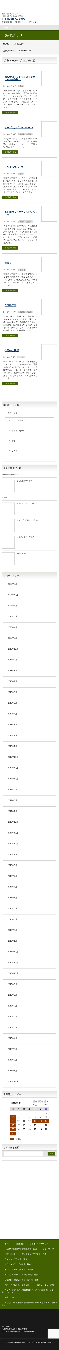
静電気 (4, 497)
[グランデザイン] (29, 8)
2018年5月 (12, 703)
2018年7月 (12, 681)
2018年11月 (13, 649)
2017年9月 (12, 789)
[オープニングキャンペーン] (49, 135)
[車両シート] (49, 271)
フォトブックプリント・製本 (34, 1254)
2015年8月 (12, 995)
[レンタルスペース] (49, 175)
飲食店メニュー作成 (45, 1285)
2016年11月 (13, 833)
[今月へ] (40, 1103)
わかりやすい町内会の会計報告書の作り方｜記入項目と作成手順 (29, 1303)
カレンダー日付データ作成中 (28, 520)
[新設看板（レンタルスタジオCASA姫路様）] (49, 85)
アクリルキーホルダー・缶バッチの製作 (22, 1275)
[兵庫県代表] (49, 313)
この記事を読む (10, 112)
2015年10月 (13, 973)
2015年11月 (13, 963)
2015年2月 (12, 1060)
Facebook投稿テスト (10, 474)
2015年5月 (12, 1027)
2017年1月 (12, 811)
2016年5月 (12, 898)
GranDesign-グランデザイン (26, 1342)
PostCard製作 (22, 554)
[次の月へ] (46, 1103)
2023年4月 (12, 627)
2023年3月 (12, 638)
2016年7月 (12, 876)
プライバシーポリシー (39, 1244)
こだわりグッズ (18, 420)
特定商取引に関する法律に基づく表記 (21, 1249)
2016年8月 (12, 865)
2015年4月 (12, 1038)
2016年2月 (12, 930)
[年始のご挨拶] (49, 358)
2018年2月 (12, 735)
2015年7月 (12, 1006)
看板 (21, 86)
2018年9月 (12, 660)
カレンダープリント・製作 (16, 1259)
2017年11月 (13, 768)
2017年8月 (12, 800)
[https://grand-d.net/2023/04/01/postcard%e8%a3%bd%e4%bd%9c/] (8, 564)
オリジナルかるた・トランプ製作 (19, 1269)
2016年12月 (13, 822)
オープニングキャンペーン (19, 127)
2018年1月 (12, 746)
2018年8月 (12, 670)
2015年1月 (12, 1071)
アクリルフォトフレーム (26, 504)
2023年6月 (12, 616)
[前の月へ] (35, 1103)
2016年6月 (12, 887)
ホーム (7, 1244)
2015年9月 (12, 984)
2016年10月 (13, 843)
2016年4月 (12, 908)
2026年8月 (12, 584)
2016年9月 (12, 854)
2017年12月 (13, 757)
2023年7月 (12, 606)
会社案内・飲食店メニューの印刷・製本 (22, 1280)
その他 (22, 270)
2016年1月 (12, 941)
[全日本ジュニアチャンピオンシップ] (49, 220)
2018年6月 (12, 692)
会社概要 (20, 1244)
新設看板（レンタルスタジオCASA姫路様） (20, 78)
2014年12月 (13, 1081)
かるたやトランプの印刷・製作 (18, 1264)
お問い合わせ (10, 1254)
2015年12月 (13, 952)
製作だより (12, 413)
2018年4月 (12, 714)
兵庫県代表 (10, 305)
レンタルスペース (14, 167)
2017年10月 (13, 779)
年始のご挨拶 (12, 350)
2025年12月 (13, 595)
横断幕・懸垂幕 (26, 134)
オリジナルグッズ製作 (25, 537)
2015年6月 (12, 1016)
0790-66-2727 (16, 19)
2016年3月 (12, 919)
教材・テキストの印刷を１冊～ (18, 1285)
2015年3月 (12, 1049)
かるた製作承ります (24, 481)
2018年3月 (12, 724)
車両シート (10, 263)
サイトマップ (48, 1249)
